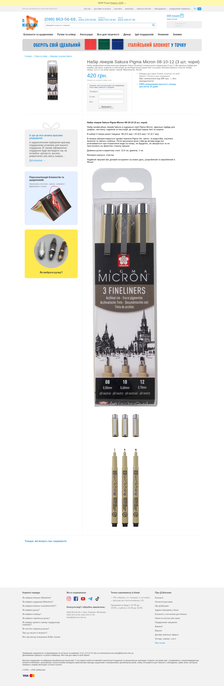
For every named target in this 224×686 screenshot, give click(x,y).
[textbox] (98, 25)
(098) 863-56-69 (60, 19)
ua (199, 9)
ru (195, 9)
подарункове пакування (179, 9)
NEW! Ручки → (112, 3)
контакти (118, 9)
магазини (129, 9)
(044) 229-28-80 (86, 653)
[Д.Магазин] (30, 23)
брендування (160, 9)
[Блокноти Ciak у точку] (112, 45)
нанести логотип (144, 9)
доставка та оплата (102, 9)
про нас (87, 9)
